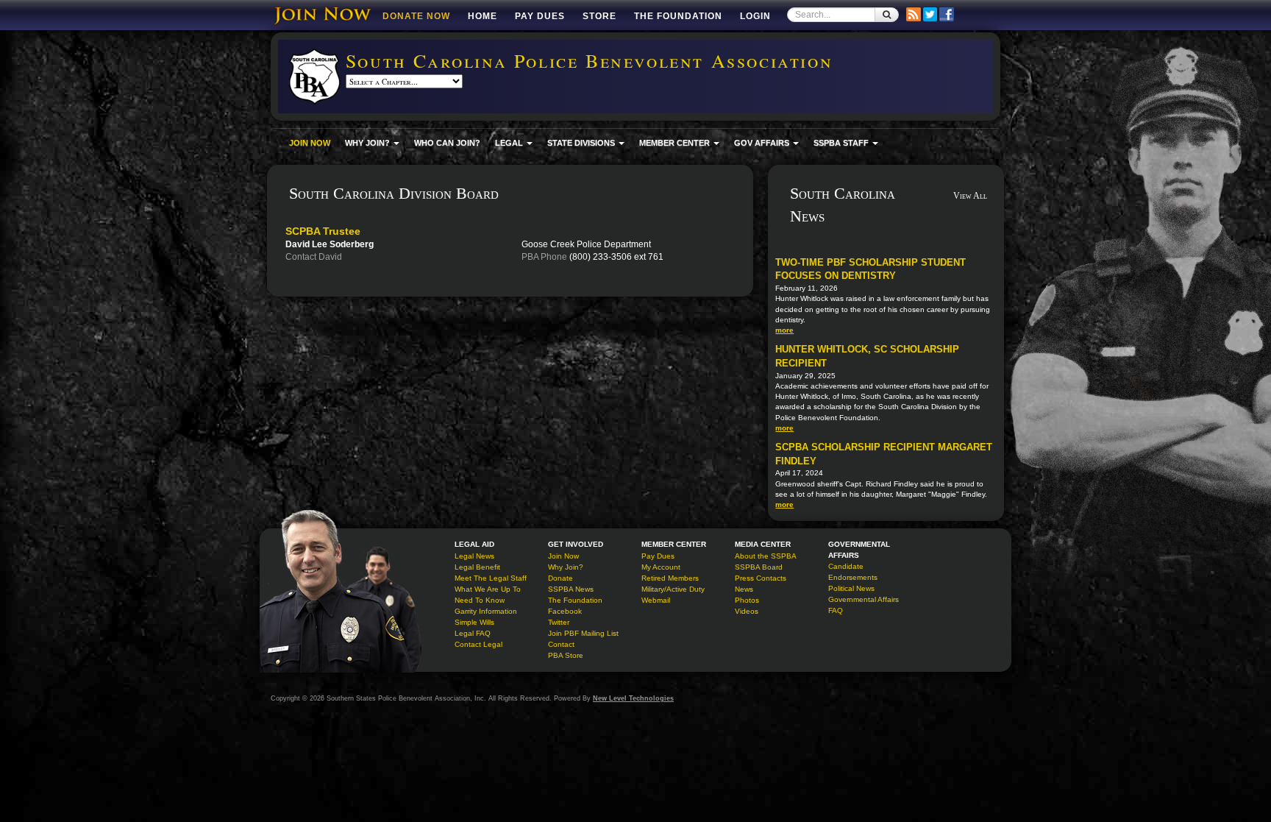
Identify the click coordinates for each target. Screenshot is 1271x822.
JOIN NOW (309, 142)
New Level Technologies (633, 698)
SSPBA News (571, 589)
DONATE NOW (416, 16)
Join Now (563, 556)
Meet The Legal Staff (491, 578)
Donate (560, 578)
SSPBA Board (759, 567)
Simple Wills (474, 622)
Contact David (313, 257)
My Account (660, 567)
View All (970, 196)
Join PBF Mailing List (583, 633)
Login (755, 16)
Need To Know (480, 600)
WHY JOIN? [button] (368, 142)
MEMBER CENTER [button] (675, 142)
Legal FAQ (473, 633)
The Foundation (678, 16)
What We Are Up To (488, 589)
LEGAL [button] (510, 142)
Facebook (565, 611)
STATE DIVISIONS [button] (582, 142)
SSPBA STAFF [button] (842, 142)
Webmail (655, 600)
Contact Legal (478, 644)
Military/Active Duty (673, 589)
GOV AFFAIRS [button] (762, 142)
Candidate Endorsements (852, 571)
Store (599, 16)
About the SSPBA (766, 556)
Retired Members (670, 578)
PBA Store (565, 655)
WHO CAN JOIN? (447, 142)
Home (482, 16)
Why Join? (565, 567)
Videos (746, 611)
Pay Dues (540, 16)
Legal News (474, 556)
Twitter (558, 622)
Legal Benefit (477, 567)
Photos (747, 600)
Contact (561, 644)
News (744, 589)
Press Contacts (760, 578)
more (784, 330)
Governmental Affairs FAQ (863, 604)
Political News (851, 588)
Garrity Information (486, 611)
